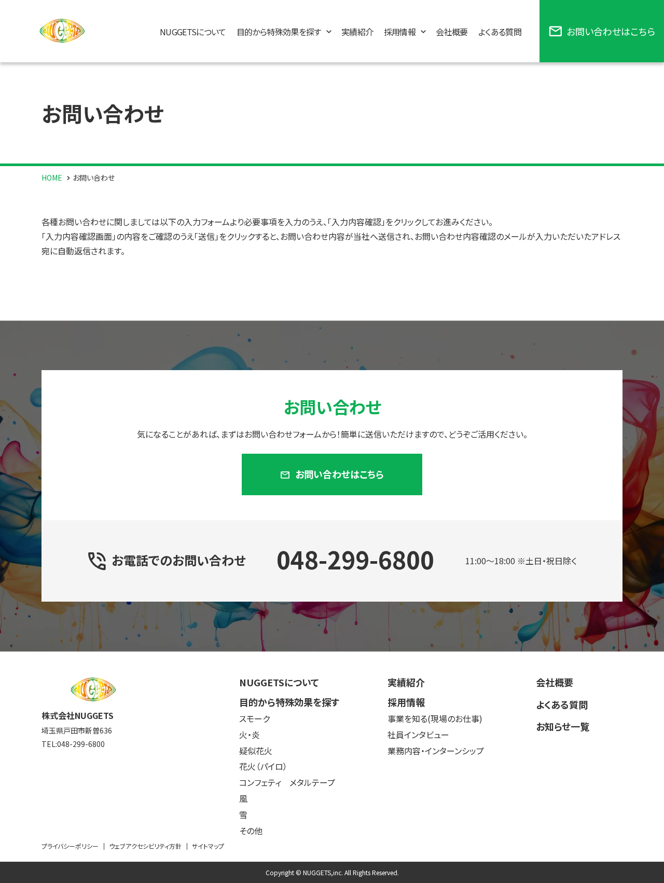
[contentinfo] (332, 767)
